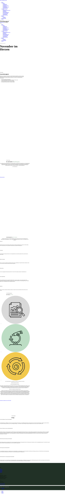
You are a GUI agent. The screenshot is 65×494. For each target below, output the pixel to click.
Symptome (2, 22)
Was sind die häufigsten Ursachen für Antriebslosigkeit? (6, 419)
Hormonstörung (1, 268)
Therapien (1, 470)
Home (0, 22)
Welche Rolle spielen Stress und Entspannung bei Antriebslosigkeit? (7, 456)
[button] (14, 241)
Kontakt (1, 472)
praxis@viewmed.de (2, 483)
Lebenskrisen (1, 250)
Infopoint (1, 471)
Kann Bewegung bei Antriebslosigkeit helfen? (5, 447)
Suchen (1, 20)
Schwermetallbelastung (2, 276)
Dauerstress (1, 241)
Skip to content (2, 0)
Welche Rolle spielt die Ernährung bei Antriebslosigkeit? (6, 438)
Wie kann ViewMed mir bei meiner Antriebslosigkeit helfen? (6, 428)
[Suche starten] (9, 20)
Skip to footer (5, 0)
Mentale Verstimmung (2, 259)
